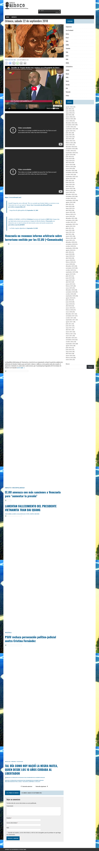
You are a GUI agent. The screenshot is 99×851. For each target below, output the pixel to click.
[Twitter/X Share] (13, 63)
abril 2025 (68, 138)
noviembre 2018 (70, 292)
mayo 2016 (69, 351)
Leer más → (21, 368)
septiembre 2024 (70, 152)
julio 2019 (68, 276)
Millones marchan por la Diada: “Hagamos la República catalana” (22, 781)
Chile (67, 41)
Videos (67, 95)
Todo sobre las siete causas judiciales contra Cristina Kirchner (22, 513)
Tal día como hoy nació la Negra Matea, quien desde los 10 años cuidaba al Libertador (31, 770)
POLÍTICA (8, 632)
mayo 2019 (69, 280)
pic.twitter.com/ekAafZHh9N (16, 225)
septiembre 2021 (70, 224)
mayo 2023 (69, 184)
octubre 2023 (69, 174)
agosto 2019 (69, 274)
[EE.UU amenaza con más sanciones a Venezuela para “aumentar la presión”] (16, 486)
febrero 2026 (69, 119)
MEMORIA (13, 761)
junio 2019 (69, 278)
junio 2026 (69, 111)
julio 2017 (68, 324)
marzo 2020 (69, 260)
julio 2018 (68, 300)
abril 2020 (68, 258)
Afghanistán (69, 27)
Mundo (67, 74)
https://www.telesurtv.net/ (13, 197)
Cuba (67, 52)
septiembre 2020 (70, 248)
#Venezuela (49, 221)
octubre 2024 (69, 150)
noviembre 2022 (70, 196)
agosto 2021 (69, 226)
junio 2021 (69, 230)
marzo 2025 (69, 141)
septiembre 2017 (70, 320)
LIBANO (67, 70)
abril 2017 (68, 330)
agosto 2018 (69, 298)
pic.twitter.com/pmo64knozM (16, 207)
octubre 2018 (69, 294)
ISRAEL (67, 63)
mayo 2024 (69, 160)
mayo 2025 (69, 137)
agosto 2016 (69, 345)
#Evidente (30, 219)
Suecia (67, 81)
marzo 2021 (69, 236)
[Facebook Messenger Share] (10, 63)
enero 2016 (69, 359)
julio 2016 (68, 347)
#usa (32, 205)
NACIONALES (20, 761)
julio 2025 (68, 133)
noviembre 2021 (70, 220)
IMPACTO (8, 488)
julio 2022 (68, 204)
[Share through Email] (25, 63)
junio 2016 (69, 349)
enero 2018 (69, 312)
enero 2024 (69, 168)
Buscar (68, 364)
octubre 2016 (69, 341)
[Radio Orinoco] (49, 5)
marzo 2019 (69, 284)
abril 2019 (68, 282)
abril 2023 (68, 186)
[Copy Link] (21, 63)
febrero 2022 (69, 214)
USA (67, 88)
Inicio (7, 17)
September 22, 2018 (32, 228)
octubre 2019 (69, 270)
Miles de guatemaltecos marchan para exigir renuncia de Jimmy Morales (24, 780)
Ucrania (67, 85)
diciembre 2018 (70, 290)
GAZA (67, 56)
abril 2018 (68, 306)
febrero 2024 (69, 166)
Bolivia (67, 34)
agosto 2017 (69, 322)
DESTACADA (8, 761)
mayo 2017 (69, 328)
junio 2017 (69, 326)
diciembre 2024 (70, 146)
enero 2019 (69, 288)
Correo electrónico (11, 823)
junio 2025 (69, 135)
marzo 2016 (69, 355)
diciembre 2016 (70, 338)
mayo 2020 (69, 256)
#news (28, 205)
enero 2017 (69, 336)
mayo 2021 (69, 232)
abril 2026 (68, 115)
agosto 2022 (69, 202)
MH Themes (24, 849)
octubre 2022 (69, 198)
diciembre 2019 (70, 266)
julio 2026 (68, 109)
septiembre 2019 (70, 272)
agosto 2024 (69, 154)
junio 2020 (69, 254)
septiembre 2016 (70, 344)
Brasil (67, 38)
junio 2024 (69, 158)
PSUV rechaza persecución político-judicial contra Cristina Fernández (30, 639)
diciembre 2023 (70, 170)
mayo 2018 (69, 304)
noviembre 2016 (70, 339)
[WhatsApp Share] (17, 63)
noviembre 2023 (70, 172)
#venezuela (37, 205)
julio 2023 (68, 180)
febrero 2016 (69, 357)
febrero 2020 (69, 262)
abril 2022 (68, 210)
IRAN (67, 59)
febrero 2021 (69, 238)
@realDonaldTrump (46, 205)
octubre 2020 (69, 246)
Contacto (14, 17)
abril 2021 (68, 234)
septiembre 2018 (70, 296)
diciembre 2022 (70, 194)
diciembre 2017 (70, 314)
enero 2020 (69, 264)
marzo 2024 (69, 164)
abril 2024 (68, 162)
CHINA (67, 45)
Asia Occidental (69, 30)
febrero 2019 (69, 286)
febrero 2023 (69, 190)
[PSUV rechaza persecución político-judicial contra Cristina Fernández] (13, 631)
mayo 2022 (69, 208)
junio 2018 (69, 302)
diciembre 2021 (70, 218)
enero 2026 (69, 121)
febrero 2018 (69, 310)
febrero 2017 (69, 334)
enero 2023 (69, 192)
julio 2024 (68, 156)
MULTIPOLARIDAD (18, 488)
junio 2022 (69, 206)
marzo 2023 (69, 188)
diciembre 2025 (70, 123)
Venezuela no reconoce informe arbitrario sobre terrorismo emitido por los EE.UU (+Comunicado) (34, 237)
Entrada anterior (27, 786)
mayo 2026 (69, 113)
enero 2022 (69, 216)
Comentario (9, 806)
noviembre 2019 (70, 268)
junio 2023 (69, 182)
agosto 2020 (69, 250)
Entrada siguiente (41, 786)
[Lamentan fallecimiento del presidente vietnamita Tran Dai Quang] (8, 503)
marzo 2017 (69, 332)
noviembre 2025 (70, 125)
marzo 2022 (69, 212)
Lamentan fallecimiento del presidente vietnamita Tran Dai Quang (31, 508)
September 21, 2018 (32, 210)
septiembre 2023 (70, 176)
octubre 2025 (69, 127)
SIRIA (67, 77)
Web (7, 828)
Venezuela (68, 92)
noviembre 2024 (70, 148)
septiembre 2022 (70, 200)
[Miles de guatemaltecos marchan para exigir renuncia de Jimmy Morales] (25, 777)
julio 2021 (68, 228)
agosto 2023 (69, 178)
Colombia (68, 48)
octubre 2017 (69, 318)
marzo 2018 (69, 308)
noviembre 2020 (70, 244)
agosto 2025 (69, 131)
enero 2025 (69, 144)
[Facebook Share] (6, 63)
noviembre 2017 (70, 316)
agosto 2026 (69, 107)
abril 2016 (68, 353)
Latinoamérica (69, 66)
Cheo (14, 59)
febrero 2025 (69, 143)
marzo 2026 (69, 117)
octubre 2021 (69, 222)
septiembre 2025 (70, 129)
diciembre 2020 (70, 242)
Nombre (8, 818)
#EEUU (48, 219)
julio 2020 (68, 252)
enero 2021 (69, 240)
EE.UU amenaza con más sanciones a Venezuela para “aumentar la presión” (33, 494)
